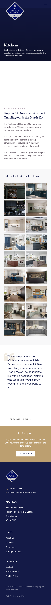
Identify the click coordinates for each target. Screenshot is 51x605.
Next (25, 419)
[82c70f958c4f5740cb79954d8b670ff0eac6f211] (36, 208)
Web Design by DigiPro (15, 596)
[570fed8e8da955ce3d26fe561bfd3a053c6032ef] (36, 225)
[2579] (36, 294)
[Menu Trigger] (45, 3)
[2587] (14, 311)
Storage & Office (13, 552)
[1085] (14, 242)
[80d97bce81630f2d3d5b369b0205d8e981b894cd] (14, 208)
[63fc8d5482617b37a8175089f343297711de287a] (36, 191)
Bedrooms (10, 547)
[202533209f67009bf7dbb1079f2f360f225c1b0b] (14, 328)
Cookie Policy (12, 576)
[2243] (14, 276)
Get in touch (25, 453)
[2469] (14, 294)
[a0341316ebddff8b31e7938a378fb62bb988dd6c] (36, 328)
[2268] (36, 276)
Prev (12, 419)
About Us (10, 538)
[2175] (36, 259)
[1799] (36, 242)
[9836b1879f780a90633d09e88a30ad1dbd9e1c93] (36, 311)
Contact (9, 567)
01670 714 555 (15, 488)
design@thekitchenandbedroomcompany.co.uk (21, 492)
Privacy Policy (12, 571)
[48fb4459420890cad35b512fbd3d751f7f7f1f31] (14, 191)
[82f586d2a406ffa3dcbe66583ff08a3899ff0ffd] (14, 225)
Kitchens (10, 542)
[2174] (14, 259)
